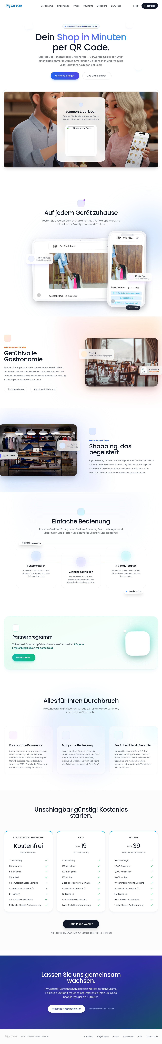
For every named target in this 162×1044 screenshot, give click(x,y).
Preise (76, 6)
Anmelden (88, 1036)
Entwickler (116, 6)
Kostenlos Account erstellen (66, 1008)
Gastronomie (47, 6)
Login (135, 6)
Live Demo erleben (96, 75)
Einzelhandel (63, 6)
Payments (88, 6)
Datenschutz (152, 1036)
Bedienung (102, 6)
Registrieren (149, 6)
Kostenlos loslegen (64, 75)
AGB (139, 1036)
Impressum (128, 1036)
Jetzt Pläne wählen (81, 923)
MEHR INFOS (23, 657)
